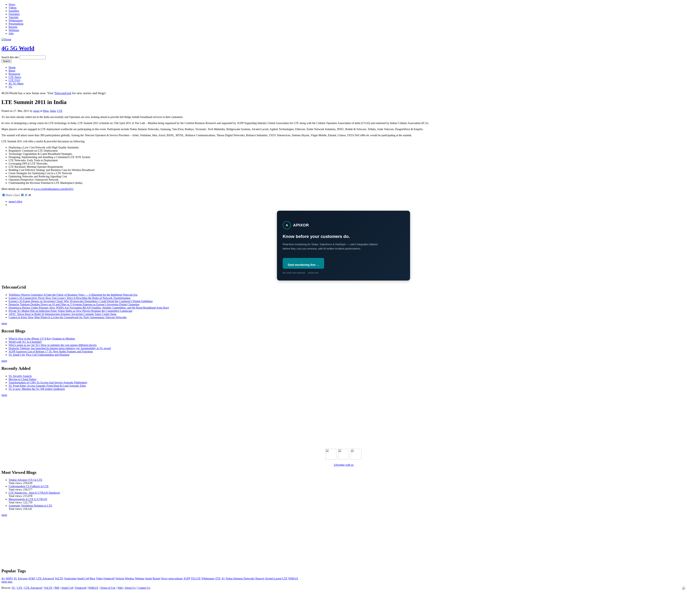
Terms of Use (107, 587)
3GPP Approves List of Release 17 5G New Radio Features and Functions (51, 351)
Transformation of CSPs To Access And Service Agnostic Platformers (48, 382)
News (12, 4)
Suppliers (14, 10)
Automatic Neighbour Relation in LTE (30, 505)
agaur (36, 110)
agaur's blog (15, 201)
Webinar (139, 578)
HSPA (9, 578)
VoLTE (59, 578)
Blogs (12, 70)
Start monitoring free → (303, 264)
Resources (14, 73)
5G (10, 86)
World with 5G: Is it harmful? (25, 341)
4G (3, 578)
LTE (59, 110)
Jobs (11, 33)
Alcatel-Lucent (273, 578)
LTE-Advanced (45, 578)
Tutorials (13, 17)
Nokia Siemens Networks (240, 578)
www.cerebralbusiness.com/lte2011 (54, 188)
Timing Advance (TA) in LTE (25, 479)
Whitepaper (208, 578)
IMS (56, 587)
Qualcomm (70, 578)
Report (156, 578)
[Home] (6, 39)
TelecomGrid (62, 93)
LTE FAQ (14, 80)
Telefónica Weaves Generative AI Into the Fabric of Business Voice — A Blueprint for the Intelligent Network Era (73, 294)
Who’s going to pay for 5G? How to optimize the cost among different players (53, 345)
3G (223, 578)
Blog (46, 110)
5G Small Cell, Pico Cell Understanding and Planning (39, 354)
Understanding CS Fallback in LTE (29, 486)
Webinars (14, 30)
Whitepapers (16, 20)
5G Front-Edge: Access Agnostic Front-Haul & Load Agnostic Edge (47, 385)
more (4, 323)
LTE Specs (15, 77)
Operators (14, 14)
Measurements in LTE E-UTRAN (28, 499)
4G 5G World (17, 48)
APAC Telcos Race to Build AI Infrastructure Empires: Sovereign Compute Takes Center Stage (62, 314)
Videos (12, 7)
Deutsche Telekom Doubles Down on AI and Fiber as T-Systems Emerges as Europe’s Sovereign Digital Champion (74, 304)
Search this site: (10, 57)
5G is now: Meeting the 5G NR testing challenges (37, 388)
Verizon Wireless (124, 578)
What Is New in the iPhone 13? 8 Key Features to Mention (42, 338)
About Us (130, 587)
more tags (6, 581)
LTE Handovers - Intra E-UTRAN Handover (34, 492)
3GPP (186, 578)
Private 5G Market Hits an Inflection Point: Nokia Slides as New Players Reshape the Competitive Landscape (70, 310)
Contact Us (144, 587)
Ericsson (23, 578)
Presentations (16, 23)
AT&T (32, 578)
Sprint (148, 578)
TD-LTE (196, 578)
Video (99, 578)
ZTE (218, 578)
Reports (13, 26)
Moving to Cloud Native (22, 379)
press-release (175, 578)
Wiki (120, 587)
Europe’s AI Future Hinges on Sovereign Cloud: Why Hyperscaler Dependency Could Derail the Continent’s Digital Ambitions (81, 301)
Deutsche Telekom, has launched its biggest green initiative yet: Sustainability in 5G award (60, 348)
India (53, 110)
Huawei (259, 578)
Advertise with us (344, 464)
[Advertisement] (343, 422)
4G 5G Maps (16, 83)
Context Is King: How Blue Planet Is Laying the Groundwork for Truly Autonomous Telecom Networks (68, 317)
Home (12, 67)
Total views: (16, 483)
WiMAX (293, 578)
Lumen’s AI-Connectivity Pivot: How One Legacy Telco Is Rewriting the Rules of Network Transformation (69, 297)
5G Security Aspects (20, 376)
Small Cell (83, 578)
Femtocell (108, 578)
